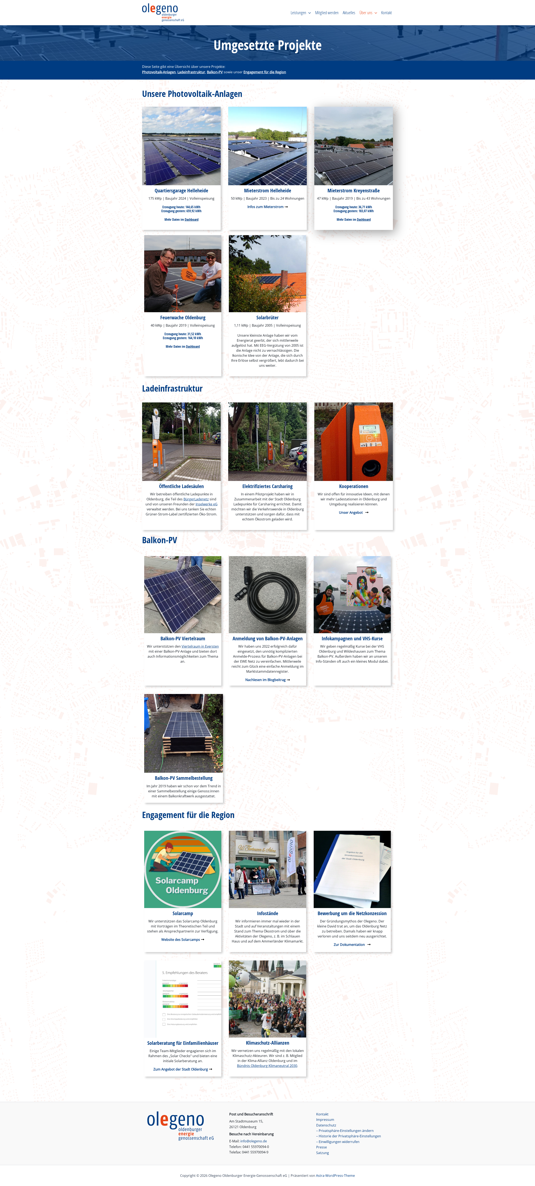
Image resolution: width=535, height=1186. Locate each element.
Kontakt (322, 1114)
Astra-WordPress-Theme (335, 1175)
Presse (321, 1147)
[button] (308, 12)
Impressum (325, 1119)
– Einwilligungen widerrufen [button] (337, 1141)
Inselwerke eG (207, 504)
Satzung (322, 1152)
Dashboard (192, 219)
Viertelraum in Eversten (200, 646)
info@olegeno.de (253, 1141)
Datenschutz (326, 1125)
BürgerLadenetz (196, 499)
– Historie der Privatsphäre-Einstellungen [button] (348, 1136)
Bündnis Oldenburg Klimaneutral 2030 (267, 1065)
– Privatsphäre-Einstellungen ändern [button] (345, 1130)
